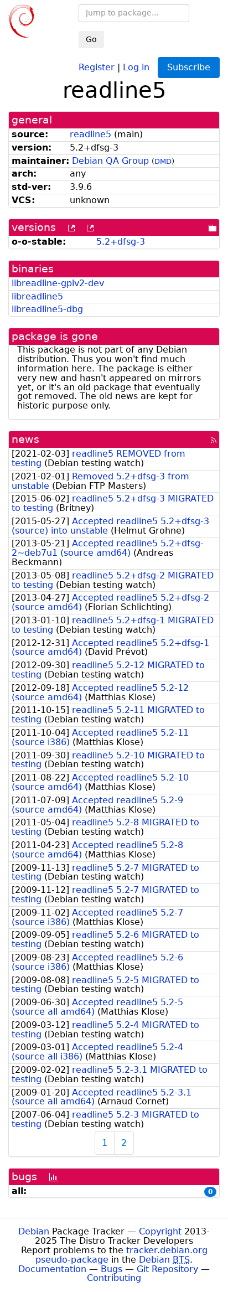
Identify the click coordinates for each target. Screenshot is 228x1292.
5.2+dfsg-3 (120, 241)
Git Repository (167, 1269)
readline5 (90, 134)
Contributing (114, 1278)
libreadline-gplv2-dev (58, 283)
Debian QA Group (110, 161)
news (25, 439)
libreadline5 (37, 296)
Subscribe (188, 67)
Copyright (160, 1231)
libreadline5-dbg (47, 309)
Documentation (52, 1269)
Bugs (111, 1269)
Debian (33, 1231)
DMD (163, 161)
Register (97, 66)
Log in (136, 66)
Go (91, 39)
